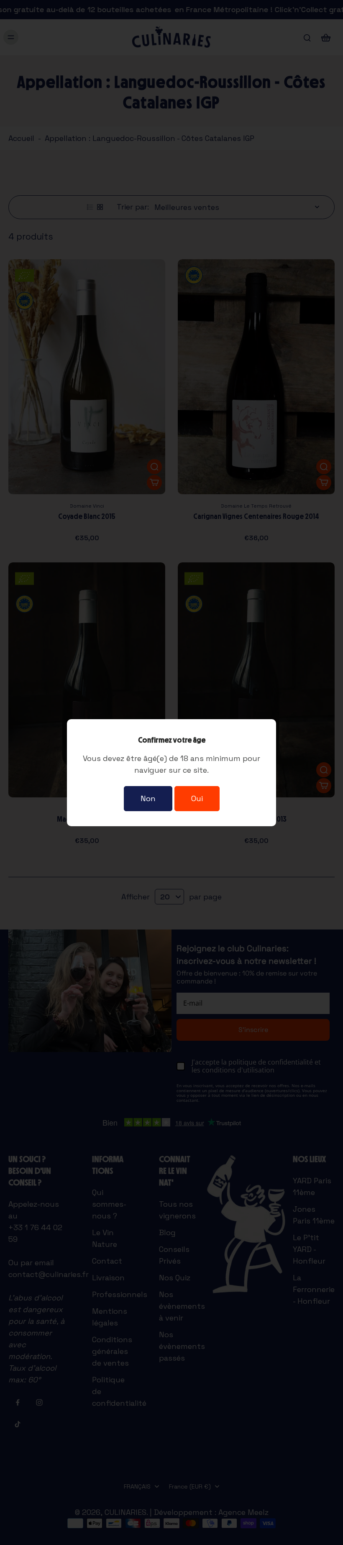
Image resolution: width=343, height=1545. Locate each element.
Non (148, 798)
